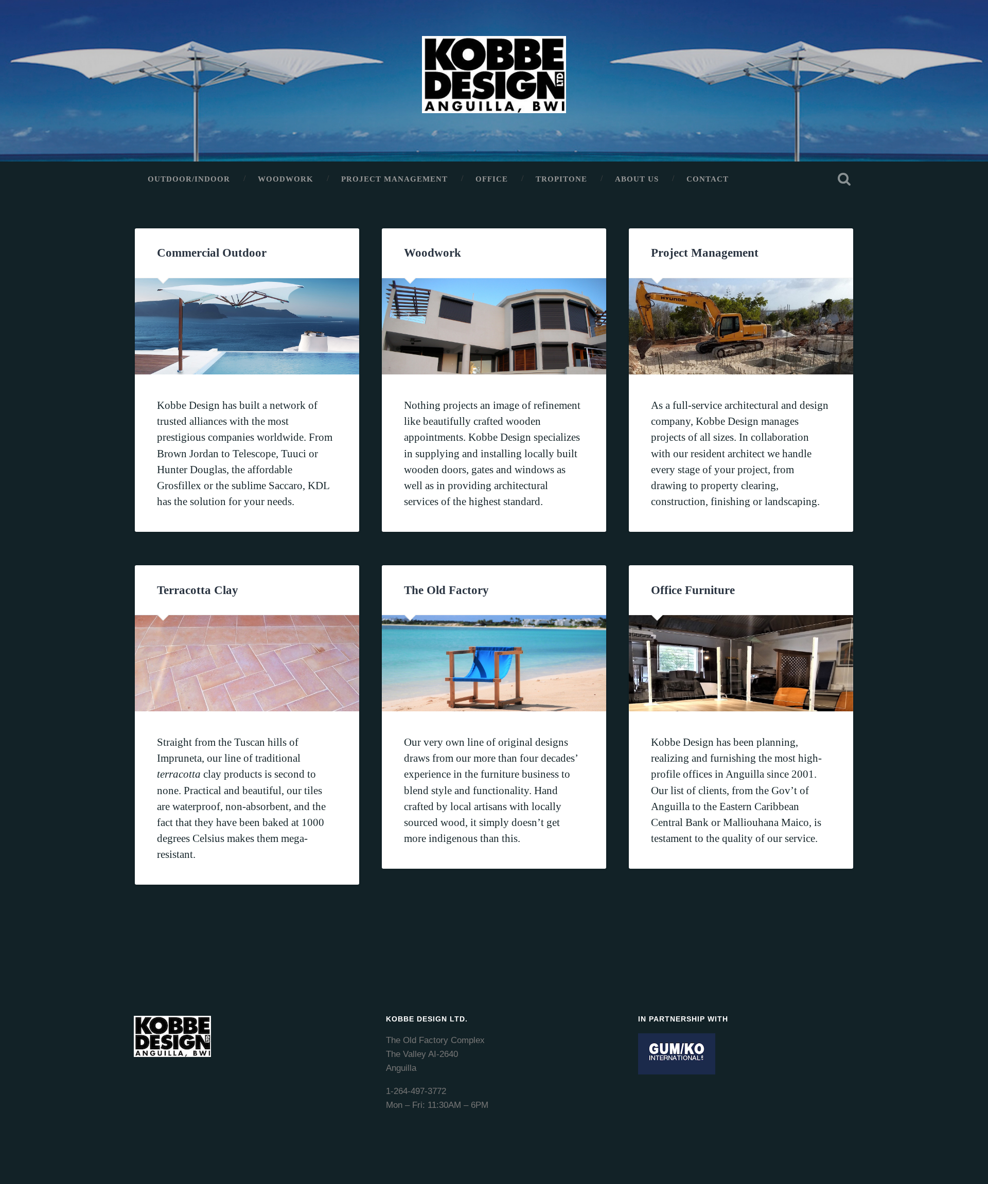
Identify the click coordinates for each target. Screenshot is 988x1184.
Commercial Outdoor (212, 252)
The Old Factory (446, 590)
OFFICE (491, 179)
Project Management (704, 252)
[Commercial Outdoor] (247, 326)
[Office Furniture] (741, 663)
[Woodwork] (494, 326)
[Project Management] (741, 326)
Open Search (844, 179)
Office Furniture (693, 590)
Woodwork (432, 252)
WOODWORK (285, 179)
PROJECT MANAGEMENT (394, 179)
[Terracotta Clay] (247, 663)
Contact (707, 179)
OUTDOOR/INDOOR (189, 179)
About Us (637, 179)
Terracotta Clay (197, 590)
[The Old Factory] (494, 663)
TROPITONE (561, 179)
